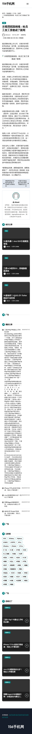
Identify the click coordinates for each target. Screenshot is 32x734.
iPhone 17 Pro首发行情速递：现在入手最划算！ (12, 489)
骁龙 (26, 580)
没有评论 (23, 35)
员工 (17, 38)
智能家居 (13, 569)
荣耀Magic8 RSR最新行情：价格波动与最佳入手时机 (12, 504)
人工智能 (6, 554)
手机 (25, 561)
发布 (18, 557)
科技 (26, 573)
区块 (5, 557)
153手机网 (25, 715)
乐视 (5, 38)
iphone (20, 538)
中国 (18, 550)
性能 (18, 561)
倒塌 (8, 38)
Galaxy (12, 538)
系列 (5, 576)
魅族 (12, 584)
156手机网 (8, 3)
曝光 (21, 569)
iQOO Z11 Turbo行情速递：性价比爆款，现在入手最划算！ (12, 513)
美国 (12, 576)
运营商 (19, 580)
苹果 (25, 576)
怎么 (12, 561)
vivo (21, 546)
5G (5, 538)
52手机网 (12, 715)
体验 (14, 554)
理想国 (21, 38)
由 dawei (8, 35)
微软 (5, 561)
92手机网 (5, 717)
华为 (12, 557)
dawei (17, 202)
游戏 (19, 573)
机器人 (6, 573)
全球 (21, 554)
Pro (20, 542)
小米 (25, 557)
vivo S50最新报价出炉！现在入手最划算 (12, 496)
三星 (12, 550)
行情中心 (7, 607)
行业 (4, 23)
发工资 (13, 38)
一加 (5, 550)
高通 (5, 584)
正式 (13, 573)
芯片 (18, 576)
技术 (5, 565)
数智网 (12, 565)
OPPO (13, 542)
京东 (25, 550)
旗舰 (26, 565)
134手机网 (18, 715)
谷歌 (12, 580)
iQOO (6, 542)
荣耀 (5, 580)
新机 (19, 565)
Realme (6, 546)
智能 (5, 569)
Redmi (14, 546)
